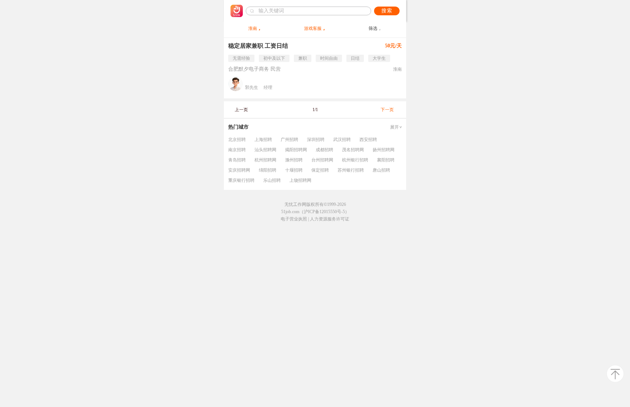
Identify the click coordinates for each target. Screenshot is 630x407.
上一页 (241, 109)
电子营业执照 (294, 219)
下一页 (387, 109)
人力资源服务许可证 (329, 219)
